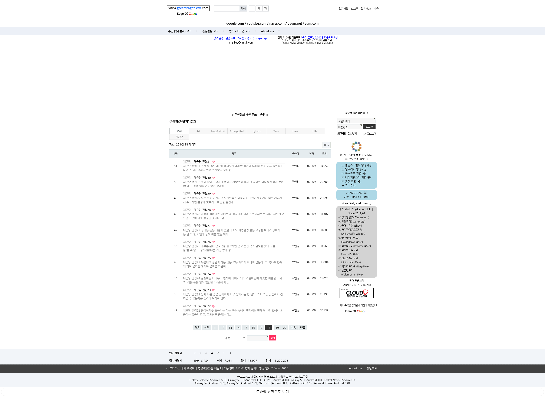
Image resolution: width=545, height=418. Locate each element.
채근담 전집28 (203, 209)
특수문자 (350, 185)
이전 (206, 327)
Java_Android (218, 131)
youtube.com (256, 23)
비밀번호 (343, 127)
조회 (324, 153)
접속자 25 (366, 8)
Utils (315, 131)
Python (256, 131)
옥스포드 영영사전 (355, 173)
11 (215, 327)
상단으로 (372, 368)
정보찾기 (352, 133)
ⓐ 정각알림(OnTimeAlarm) (353, 217)
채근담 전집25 (203, 258)
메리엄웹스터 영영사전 (358, 177)
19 (277, 327)
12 (222, 327)
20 (285, 327)
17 (261, 327)
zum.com (312, 23)
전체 (179, 131)
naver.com (277, 23)
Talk (198, 131)
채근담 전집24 (203, 273)
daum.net (295, 23)
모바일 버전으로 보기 (272, 392)
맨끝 (302, 327)
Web (275, 131)
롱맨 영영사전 (353, 181)
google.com (235, 23)
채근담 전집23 (203, 290)
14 (238, 327)
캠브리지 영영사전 (355, 169)
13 (230, 327)
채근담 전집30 (203, 177)
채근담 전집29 (203, 193)
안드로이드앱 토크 (239, 31)
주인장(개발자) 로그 (180, 31)
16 (253, 327)
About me (267, 31)
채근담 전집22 (203, 306)
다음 (293, 327)
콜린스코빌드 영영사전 (358, 165)
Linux (295, 131)
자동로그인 (370, 134)
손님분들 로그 (210, 31)
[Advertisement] (272, 77)
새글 (376, 8)
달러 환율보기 (356, 280)
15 (245, 327)
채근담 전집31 (203, 161)
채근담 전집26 (203, 241)
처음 (197, 327)
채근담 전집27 (203, 225)
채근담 (179, 136)
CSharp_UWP (237, 131)
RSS (326, 145)
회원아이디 (344, 121)
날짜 (311, 153)
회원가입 (343, 8)
